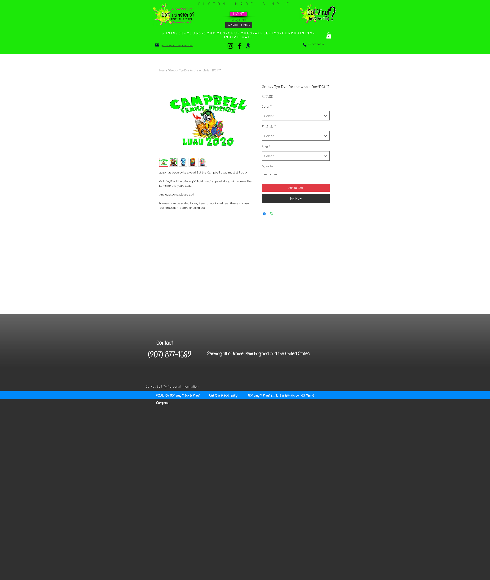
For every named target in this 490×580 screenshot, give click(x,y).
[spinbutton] (270, 174)
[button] (328, 35)
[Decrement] (264, 174)
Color (267, 106)
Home (163, 70)
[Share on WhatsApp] (271, 214)
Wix (237, 420)
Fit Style (269, 126)
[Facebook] (239, 46)
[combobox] (296, 116)
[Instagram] (230, 46)
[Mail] (157, 45)
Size (266, 146)
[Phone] (304, 45)
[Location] (248, 45)
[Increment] (276, 174)
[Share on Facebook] (264, 214)
